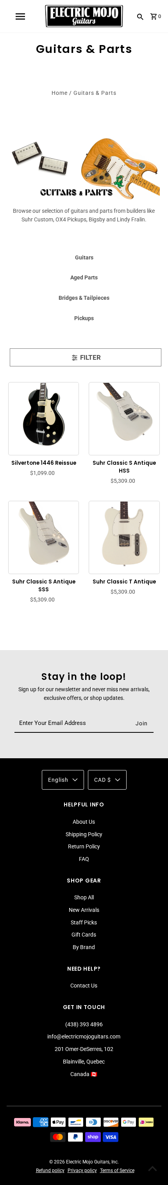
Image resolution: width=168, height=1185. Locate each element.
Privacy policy (82, 1170)
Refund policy (50, 1170)
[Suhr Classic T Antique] (124, 536)
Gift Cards (83, 934)
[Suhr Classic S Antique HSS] (124, 417)
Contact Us (83, 985)
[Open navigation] (19, 16)
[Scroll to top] (152, 1169)
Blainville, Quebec (84, 1061)
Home (60, 93)
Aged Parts (84, 277)
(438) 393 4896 (84, 1024)
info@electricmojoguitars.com (83, 1036)
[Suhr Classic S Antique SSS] (44, 536)
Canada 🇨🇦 (83, 1074)
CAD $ (102, 780)
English (58, 780)
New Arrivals (84, 910)
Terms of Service (117, 1170)
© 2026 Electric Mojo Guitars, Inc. (84, 1162)
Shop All (84, 897)
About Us (84, 822)
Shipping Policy (84, 834)
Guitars (84, 257)
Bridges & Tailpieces (84, 298)
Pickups (84, 318)
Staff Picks (84, 922)
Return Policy (84, 846)
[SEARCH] (140, 16)
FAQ (84, 859)
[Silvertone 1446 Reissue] (44, 417)
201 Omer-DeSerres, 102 (84, 1049)
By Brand (84, 947)
